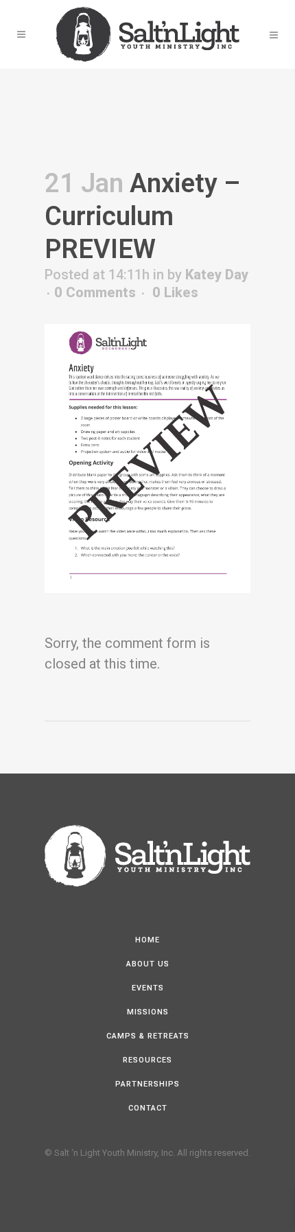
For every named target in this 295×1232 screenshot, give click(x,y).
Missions (148, 1012)
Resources (147, 1060)
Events (148, 988)
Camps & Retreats (147, 1036)
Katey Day (216, 274)
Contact (147, 1108)
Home (147, 939)
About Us (147, 964)
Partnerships (147, 1084)
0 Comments (95, 292)
